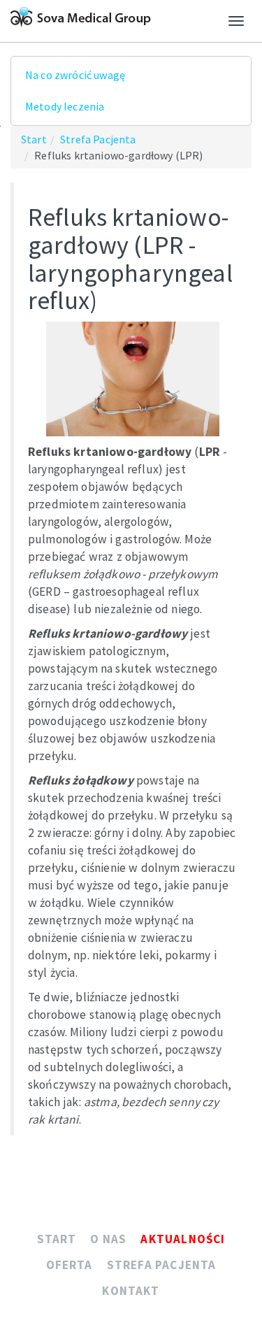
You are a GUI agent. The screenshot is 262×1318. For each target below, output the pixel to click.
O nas (108, 1239)
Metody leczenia (64, 106)
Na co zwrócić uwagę (75, 75)
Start (34, 139)
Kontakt (130, 1290)
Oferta (69, 1265)
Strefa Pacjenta (98, 139)
